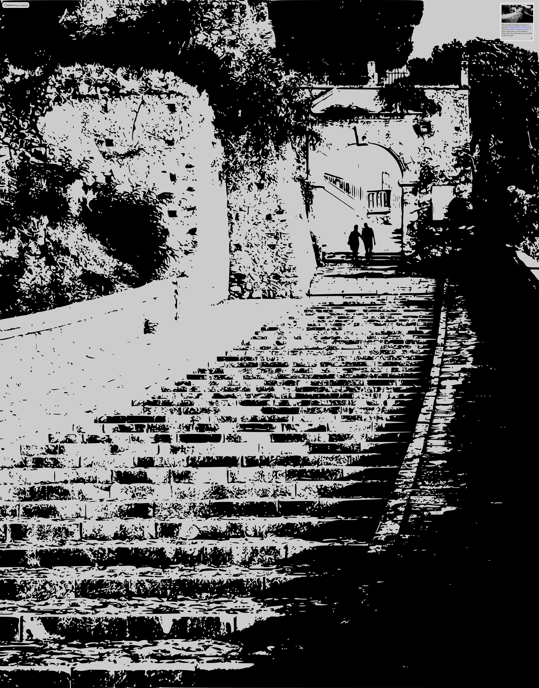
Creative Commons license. (519, 29)
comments (24, 5)
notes (17, 5)
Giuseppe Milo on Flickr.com (520, 27)
